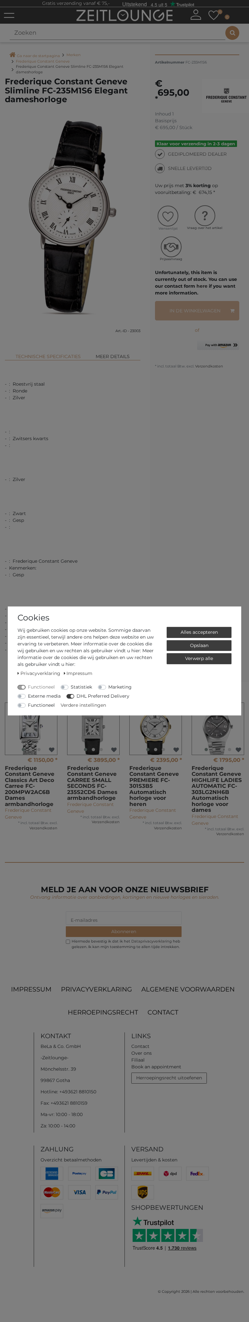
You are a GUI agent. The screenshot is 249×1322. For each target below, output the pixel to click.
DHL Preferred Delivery (103, 696)
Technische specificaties (48, 356)
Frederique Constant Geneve (43, 61)
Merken (73, 55)
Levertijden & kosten (154, 1160)
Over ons (141, 1053)
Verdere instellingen (83, 705)
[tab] (48, 353)
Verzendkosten (208, 366)
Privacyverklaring (96, 989)
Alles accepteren (199, 632)
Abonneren (123, 931)
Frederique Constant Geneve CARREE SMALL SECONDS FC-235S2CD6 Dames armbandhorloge (92, 783)
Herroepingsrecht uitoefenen (169, 1078)
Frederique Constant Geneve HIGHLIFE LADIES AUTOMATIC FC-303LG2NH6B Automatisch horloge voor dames (217, 789)
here (202, 286)
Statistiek (81, 687)
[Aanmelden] (196, 14)
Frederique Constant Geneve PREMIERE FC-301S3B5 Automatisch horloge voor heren (154, 786)
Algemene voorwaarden (188, 989)
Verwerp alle (199, 658)
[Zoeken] (232, 33)
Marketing (120, 687)
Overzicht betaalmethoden (71, 1160)
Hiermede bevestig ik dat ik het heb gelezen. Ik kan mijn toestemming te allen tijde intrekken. (126, 944)
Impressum (31, 989)
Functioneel (41, 687)
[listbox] (31, 729)
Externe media (44, 696)
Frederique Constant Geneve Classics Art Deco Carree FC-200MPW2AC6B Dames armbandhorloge (29, 786)
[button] (218, 347)
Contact (163, 1012)
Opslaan (199, 645)
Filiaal (138, 1060)
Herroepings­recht (103, 1012)
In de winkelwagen (195, 311)
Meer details (113, 356)
